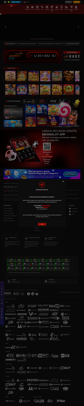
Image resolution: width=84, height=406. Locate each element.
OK (42, 224)
